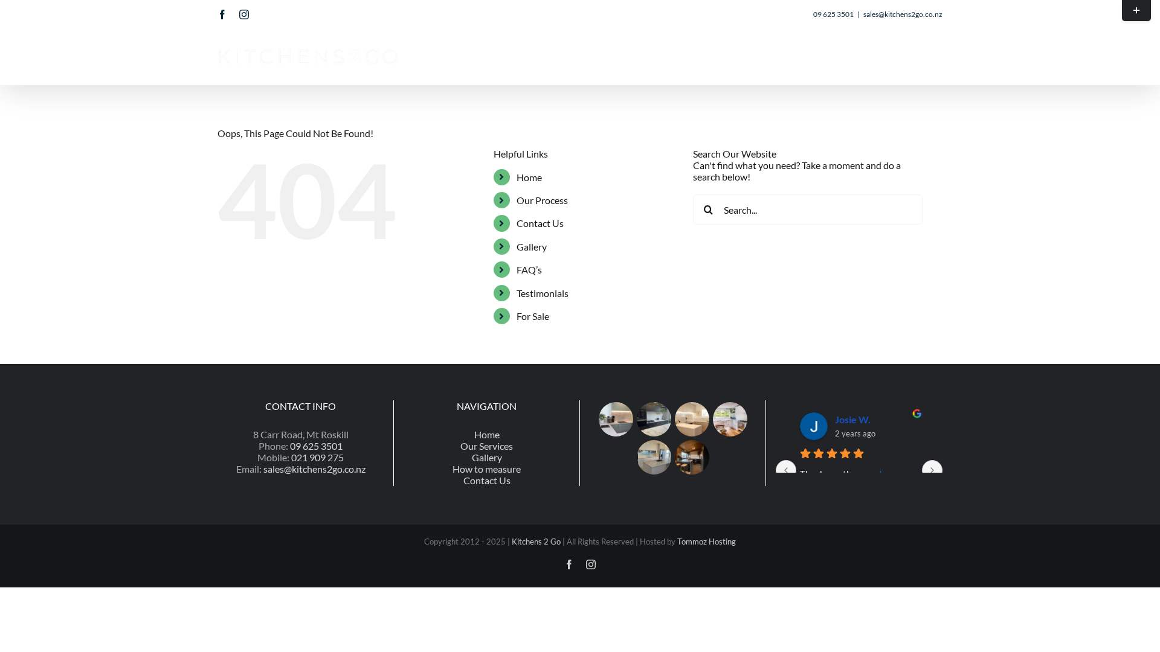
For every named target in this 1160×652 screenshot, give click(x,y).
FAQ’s (529, 269)
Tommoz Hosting (706, 541)
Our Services (486, 446)
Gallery (532, 246)
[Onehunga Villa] (730, 419)
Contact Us (540, 223)
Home (529, 177)
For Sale (533, 316)
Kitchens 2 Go (536, 541)
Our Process (542, 200)
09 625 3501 (316, 446)
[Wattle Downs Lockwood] (692, 457)
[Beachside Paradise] (654, 457)
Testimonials (543, 293)
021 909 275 (317, 457)
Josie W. (853, 419)
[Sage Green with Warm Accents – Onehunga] (616, 419)
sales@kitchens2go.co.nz (902, 14)
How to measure (487, 469)
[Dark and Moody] (654, 419)
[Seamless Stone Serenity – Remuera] (692, 419)
